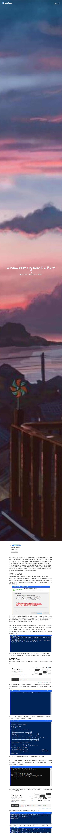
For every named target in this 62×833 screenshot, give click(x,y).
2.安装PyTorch (14, 549)
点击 (22, 661)
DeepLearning (16, 545)
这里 (20, 580)
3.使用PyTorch (14, 552)
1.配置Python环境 (15, 547)
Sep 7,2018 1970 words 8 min (31, 274)
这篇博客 (24, 568)
